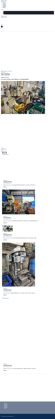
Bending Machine (7, 234)
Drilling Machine (3, 149)
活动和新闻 (6, 406)
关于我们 (5, 403)
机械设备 (5, 405)
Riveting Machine (7, 365)
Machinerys (3, 72)
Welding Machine (4, 151)
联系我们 (4, 7)
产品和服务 (6, 404)
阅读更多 (5, 186)
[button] (27, 114)
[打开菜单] (2, 26)
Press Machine (7, 217)
